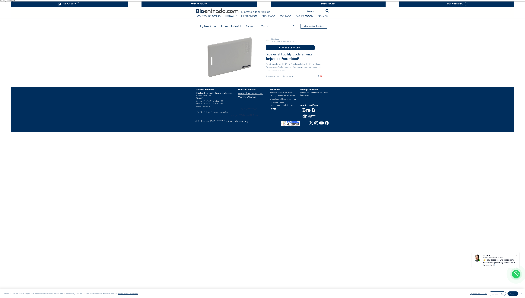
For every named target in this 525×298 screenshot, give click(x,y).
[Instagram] (316, 123)
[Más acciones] (321, 40)
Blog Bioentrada (207, 26)
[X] (311, 123)
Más (263, 26)
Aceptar (513, 293)
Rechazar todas (497, 293)
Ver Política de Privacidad (128, 293)
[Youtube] (321, 123)
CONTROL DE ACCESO (290, 47)
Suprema (250, 26)
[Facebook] (326, 123)
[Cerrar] (521, 293)
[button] (466, 3)
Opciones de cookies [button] (478, 293)
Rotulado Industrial (231, 26)
